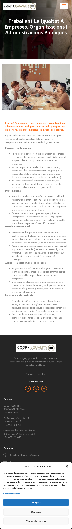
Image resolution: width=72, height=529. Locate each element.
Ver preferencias (36, 521)
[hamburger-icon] (64, 6)
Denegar (36, 512)
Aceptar (36, 502)
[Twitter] (36, 389)
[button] (67, 466)
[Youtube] (44, 389)
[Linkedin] (28, 389)
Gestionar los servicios (12, 493)
